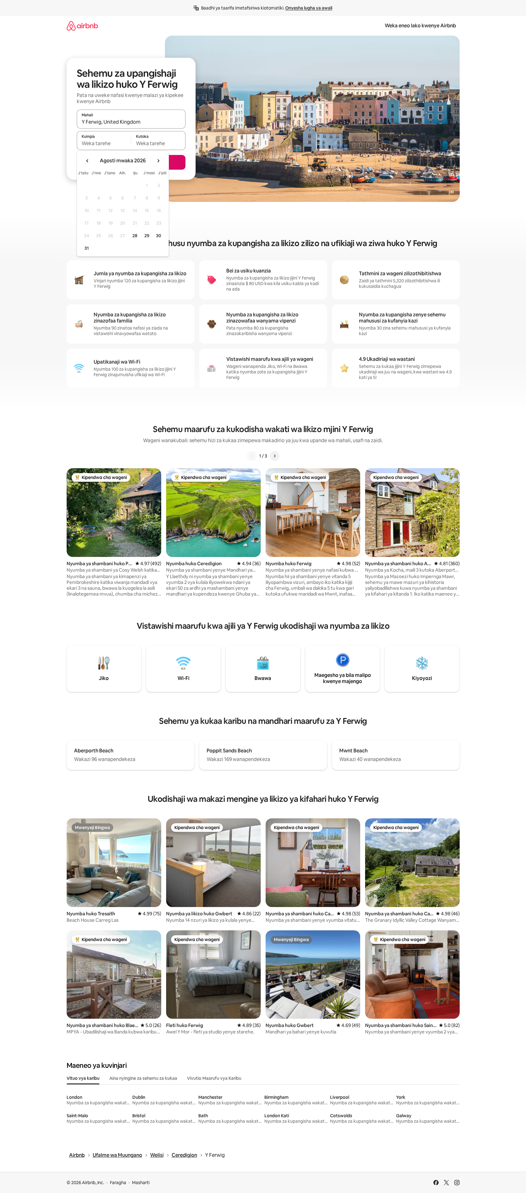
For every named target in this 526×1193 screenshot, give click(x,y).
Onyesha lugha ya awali (308, 8)
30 (158, 235)
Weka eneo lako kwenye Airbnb (420, 25)
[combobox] (131, 121)
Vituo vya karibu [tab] (83, 1078)
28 (134, 235)
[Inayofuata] (274, 456)
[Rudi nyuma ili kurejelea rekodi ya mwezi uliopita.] (87, 161)
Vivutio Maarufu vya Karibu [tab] (214, 1078)
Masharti (141, 1182)
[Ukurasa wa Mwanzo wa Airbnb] (82, 25)
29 (146, 235)
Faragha (118, 1182)
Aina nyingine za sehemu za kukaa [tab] (143, 1078)
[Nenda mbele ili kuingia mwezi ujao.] (158, 161)
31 (86, 248)
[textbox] (104, 143)
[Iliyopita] (252, 456)
